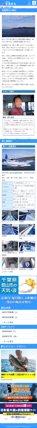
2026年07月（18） (10, 336)
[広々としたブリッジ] (10, 215)
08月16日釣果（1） (10, 317)
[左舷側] (27, 215)
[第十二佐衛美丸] (18, 159)
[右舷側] (10, 229)
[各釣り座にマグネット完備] (27, 229)
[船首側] (27, 246)
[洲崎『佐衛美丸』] (18, 26)
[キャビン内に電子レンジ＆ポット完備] (10, 262)
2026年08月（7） (9, 331)
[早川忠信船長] (18, 105)
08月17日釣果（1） (10, 312)
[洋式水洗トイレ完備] (27, 262)
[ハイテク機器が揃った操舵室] (10, 246)
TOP (1, 7)
